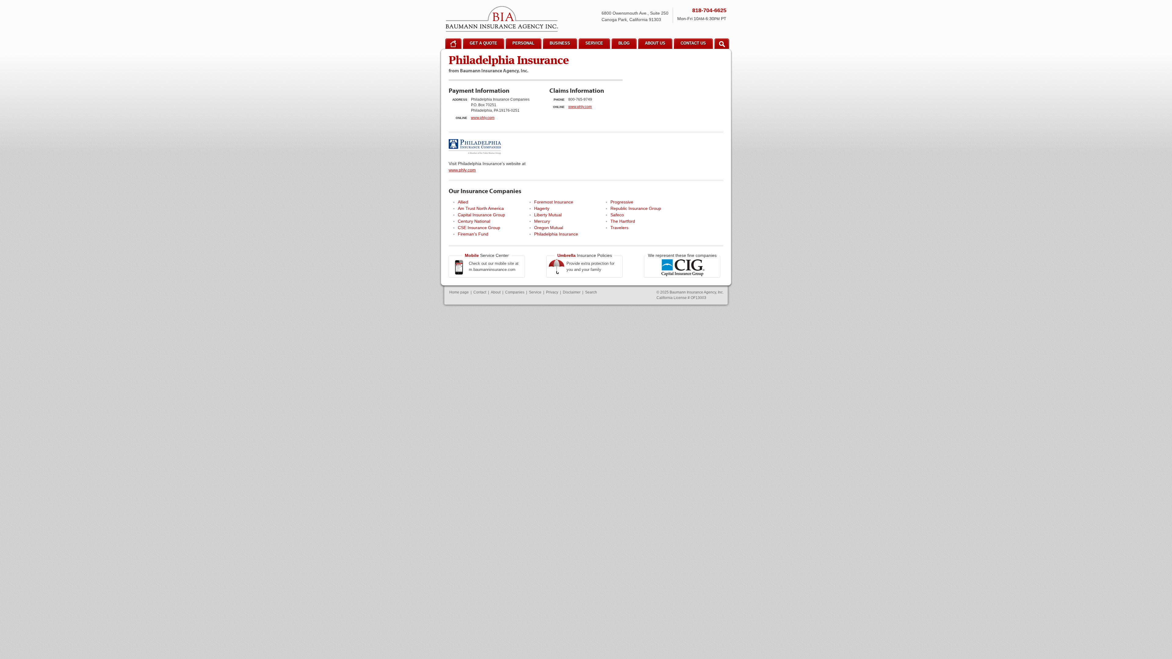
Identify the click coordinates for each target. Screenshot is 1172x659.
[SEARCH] (722, 43)
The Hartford (622, 221)
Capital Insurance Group (481, 214)
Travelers (619, 227)
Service (535, 292)
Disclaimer (572, 292)
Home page (459, 292)
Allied (463, 202)
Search (591, 292)
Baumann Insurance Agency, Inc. (502, 19)
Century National (474, 221)
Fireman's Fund (473, 234)
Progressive (621, 202)
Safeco (617, 214)
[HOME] (453, 43)
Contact (479, 292)
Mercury (542, 221)
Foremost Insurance (553, 202)
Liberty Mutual (548, 214)
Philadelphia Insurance (556, 234)
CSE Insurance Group (479, 227)
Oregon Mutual (548, 227)
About (496, 292)
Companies (514, 292)
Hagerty (541, 208)
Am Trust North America (481, 208)
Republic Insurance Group (635, 208)
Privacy (552, 292)
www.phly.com (482, 118)
